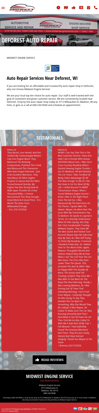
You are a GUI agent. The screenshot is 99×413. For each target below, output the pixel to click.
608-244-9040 (40, 105)
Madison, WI (11, 150)
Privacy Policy (13, 411)
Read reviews (52, 360)
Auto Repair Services (49, 380)
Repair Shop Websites (22, 409)
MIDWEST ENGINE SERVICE (21, 57)
